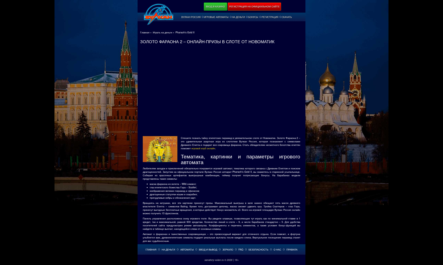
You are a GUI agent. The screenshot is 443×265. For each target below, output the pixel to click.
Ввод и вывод (208, 249)
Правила (291, 249)
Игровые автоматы (216, 17)
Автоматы (187, 249)
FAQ (240, 249)
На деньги (238, 17)
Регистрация (270, 17)
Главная (151, 249)
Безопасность (258, 249)
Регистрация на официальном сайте (254, 6)
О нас (277, 249)
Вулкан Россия (191, 17)
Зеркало (227, 249)
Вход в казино (215, 6)
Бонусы (253, 17)
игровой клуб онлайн (203, 148)
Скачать (287, 17)
